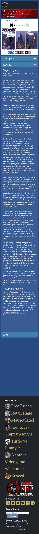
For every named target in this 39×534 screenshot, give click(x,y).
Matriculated (22, 420)
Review (7, 64)
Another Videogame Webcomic (15, 461)
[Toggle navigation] (35, 4)
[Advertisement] (8, 366)
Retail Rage (21, 412)
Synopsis (8, 58)
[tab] (19, 58)
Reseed (17, 475)
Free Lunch (21, 405)
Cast (5, 334)
